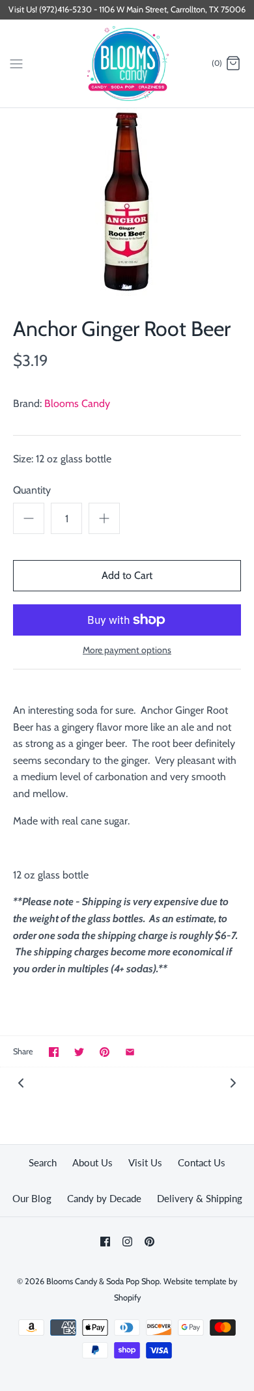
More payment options (127, 650)
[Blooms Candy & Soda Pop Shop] (127, 63)
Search (43, 1162)
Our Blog (31, 1198)
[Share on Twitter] (79, 1052)
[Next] (233, 1082)
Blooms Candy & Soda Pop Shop (103, 1281)
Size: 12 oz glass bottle (62, 459)
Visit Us (145, 1162)
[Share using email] (130, 1052)
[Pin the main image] (104, 1052)
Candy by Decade (104, 1198)
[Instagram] (127, 1241)
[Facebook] (105, 1241)
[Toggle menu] (16, 63)
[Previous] (21, 1082)
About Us (92, 1162)
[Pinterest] (149, 1241)
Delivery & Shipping (199, 1198)
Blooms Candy (77, 403)
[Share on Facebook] (54, 1052)
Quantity (32, 490)
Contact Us (201, 1162)
